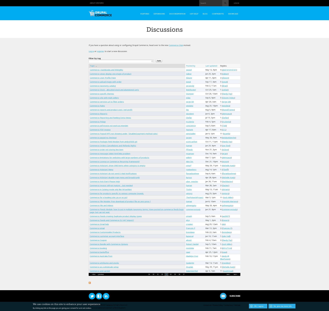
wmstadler (191, 133)
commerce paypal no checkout (103, 137)
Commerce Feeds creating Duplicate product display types (116, 216)
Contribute (218, 14)
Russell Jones (228, 109)
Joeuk (188, 81)
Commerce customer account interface (107, 236)
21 (158, 274)
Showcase (233, 14)
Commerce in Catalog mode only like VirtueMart (111, 189)
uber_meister (192, 181)
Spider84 (190, 263)
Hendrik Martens (229, 201)
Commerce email (97, 228)
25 (175, 274)
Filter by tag (95, 58)
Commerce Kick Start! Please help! (105, 181)
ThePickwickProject (194, 197)
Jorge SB (190, 101)
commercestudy (193, 209)
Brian (224, 85)
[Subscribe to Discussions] (90, 282)
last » (235, 274)
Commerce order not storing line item (106, 149)
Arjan (224, 153)
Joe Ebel (226, 145)
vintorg (189, 193)
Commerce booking (98, 248)
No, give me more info (283, 306)
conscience (191, 125)
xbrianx (225, 189)
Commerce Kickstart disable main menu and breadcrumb (115, 177)
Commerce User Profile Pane (103, 77)
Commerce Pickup (98, 121)
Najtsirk (189, 129)
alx (223, 224)
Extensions (159, 14)
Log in (236, 3)
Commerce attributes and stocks (104, 263)
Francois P (190, 228)
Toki (224, 125)
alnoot (189, 240)
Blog (205, 14)
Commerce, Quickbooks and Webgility (106, 69)
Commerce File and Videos (101, 205)
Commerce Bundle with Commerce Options (109, 244)
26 (179, 274)
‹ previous (101, 274)
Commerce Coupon (98, 240)
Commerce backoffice (99, 252)
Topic (92, 65)
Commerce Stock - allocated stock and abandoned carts (114, 89)
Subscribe (235, 296)
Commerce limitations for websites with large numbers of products (119, 157)
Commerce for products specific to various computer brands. (117, 193)
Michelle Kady (228, 165)
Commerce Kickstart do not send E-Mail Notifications (113, 173)
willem (189, 157)
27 (184, 274)
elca (188, 220)
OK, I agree (258, 306)
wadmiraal (228, 271)
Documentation (177, 14)
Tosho (189, 189)
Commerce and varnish (100, 271)
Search (203, 3)
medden (226, 263)
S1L (224, 129)
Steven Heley (228, 97)
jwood (189, 69)
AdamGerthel (192, 271)
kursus (189, 177)
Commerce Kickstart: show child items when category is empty (117, 165)
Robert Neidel (192, 244)
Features (144, 14)
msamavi (190, 153)
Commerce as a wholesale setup (104, 267)
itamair (189, 145)
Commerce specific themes (102, 93)
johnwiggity (191, 205)
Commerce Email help (99, 224)
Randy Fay (227, 93)
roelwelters (191, 169)
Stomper (190, 93)
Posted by (190, 65)
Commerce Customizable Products (105, 232)
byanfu (227, 133)
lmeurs (225, 220)
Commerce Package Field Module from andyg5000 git (113, 141)
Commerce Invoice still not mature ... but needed (111, 185)
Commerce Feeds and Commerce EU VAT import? (112, 220)
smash (189, 216)
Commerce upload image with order (106, 81)
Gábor (189, 73)
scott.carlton (191, 141)
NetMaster (227, 181)
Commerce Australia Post (101, 256)
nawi (188, 252)
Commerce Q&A (176, 45)
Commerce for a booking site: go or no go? (108, 197)
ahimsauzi (226, 113)
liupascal (189, 236)
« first (93, 274)
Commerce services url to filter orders (107, 101)
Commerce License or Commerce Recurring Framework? (115, 161)
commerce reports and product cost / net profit (111, 109)
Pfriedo (189, 149)
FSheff (225, 169)
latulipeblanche (228, 137)
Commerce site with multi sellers (104, 97)
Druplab (189, 267)
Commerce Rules (97, 105)
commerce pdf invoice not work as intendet (109, 125)
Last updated (211, 65)
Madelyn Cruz (192, 256)
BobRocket (191, 89)
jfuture (189, 77)
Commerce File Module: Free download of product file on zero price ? (120, 201)
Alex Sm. (189, 161)
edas (188, 97)
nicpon (225, 161)
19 (149, 274)
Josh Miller (228, 197)
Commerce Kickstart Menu (101, 169)
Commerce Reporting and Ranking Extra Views (110, 117)
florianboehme (192, 173)
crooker (189, 224)
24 (170, 274)
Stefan (189, 117)
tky (187, 109)
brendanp (190, 232)
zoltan (225, 89)
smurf (188, 165)
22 (162, 274)
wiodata (189, 105)
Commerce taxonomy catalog (103, 85)
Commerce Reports (98, 113)
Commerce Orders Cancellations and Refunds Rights (113, 145)
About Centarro (97, 3)
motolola (190, 248)
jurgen (189, 137)
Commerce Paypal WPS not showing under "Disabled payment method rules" (124, 133)
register (100, 51)
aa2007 (225, 216)
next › (228, 274)
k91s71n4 (226, 248)
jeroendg (190, 85)
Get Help (194, 14)
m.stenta (190, 121)
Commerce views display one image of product (110, 73)
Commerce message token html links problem (110, 153)
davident (190, 113)
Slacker (225, 185)
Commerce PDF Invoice (100, 129)
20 (153, 274)
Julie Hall (226, 236)
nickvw (225, 149)
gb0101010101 (229, 69)
